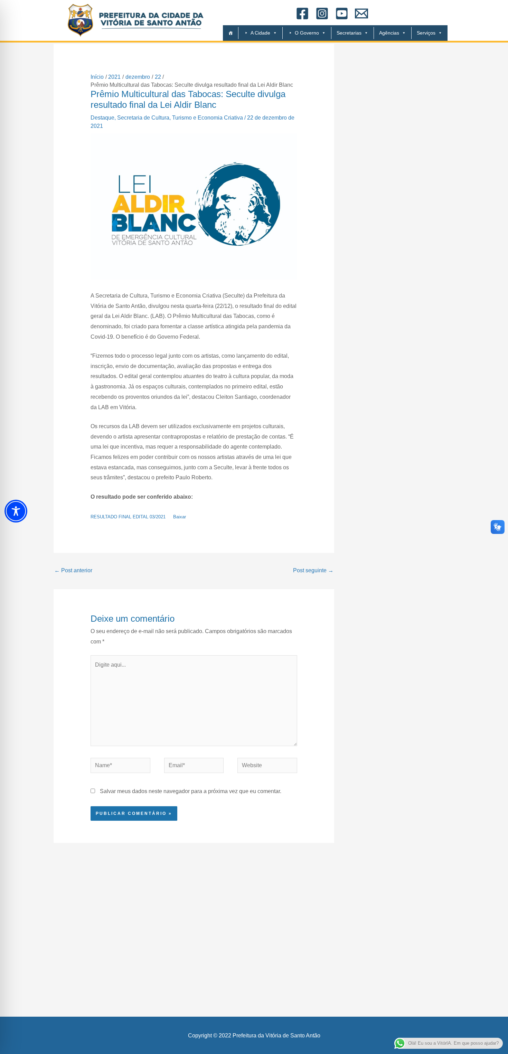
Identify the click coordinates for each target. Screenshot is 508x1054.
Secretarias (349, 33)
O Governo (307, 33)
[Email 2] (361, 13)
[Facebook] (302, 13)
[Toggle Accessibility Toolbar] (16, 511)
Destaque (102, 118)
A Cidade (260, 33)
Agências (389, 33)
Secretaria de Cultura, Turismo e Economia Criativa (180, 118)
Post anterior (73, 570)
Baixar (179, 516)
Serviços (426, 33)
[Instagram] (322, 13)
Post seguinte (313, 570)
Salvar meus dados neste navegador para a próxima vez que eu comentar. (190, 791)
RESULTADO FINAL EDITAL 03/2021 (128, 516)
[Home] (228, 33)
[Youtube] (341, 13)
